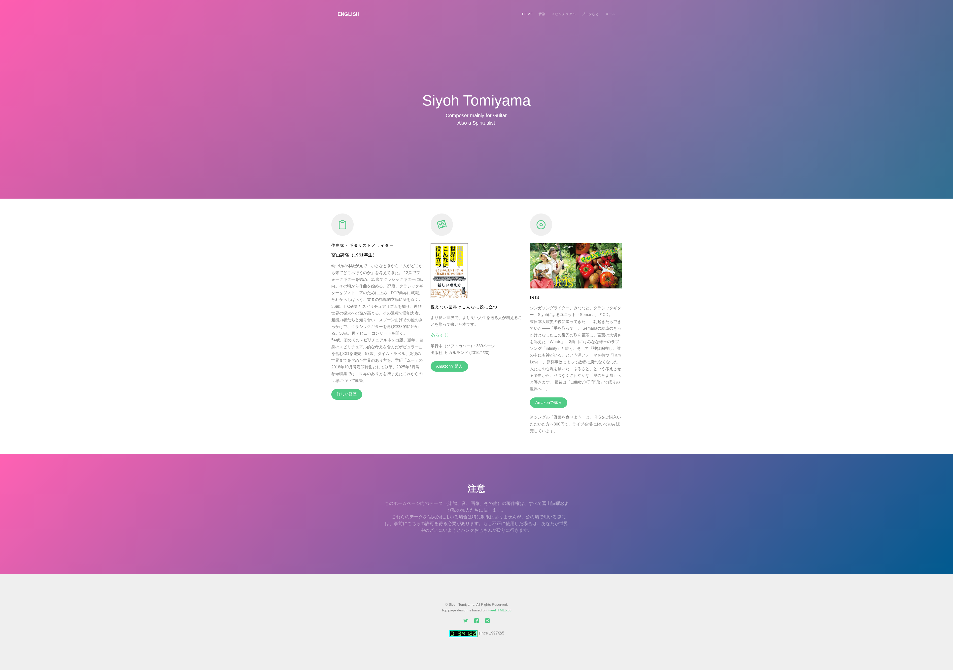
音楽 (542, 14)
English (348, 14)
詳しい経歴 (347, 394)
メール (610, 14)
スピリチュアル (563, 14)
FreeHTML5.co (499, 610)
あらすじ (439, 334)
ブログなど (590, 14)
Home (527, 14)
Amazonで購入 (449, 366)
